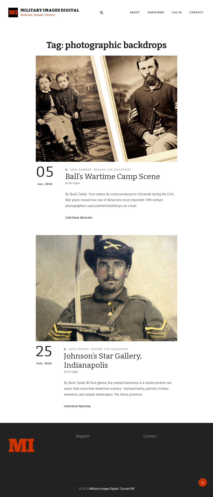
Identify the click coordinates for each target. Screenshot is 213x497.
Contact (196, 12)
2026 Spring (78, 349)
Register (83, 436)
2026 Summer (81, 169)
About (135, 12)
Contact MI (127, 488)
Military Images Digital (49, 10)
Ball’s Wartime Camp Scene (112, 176)
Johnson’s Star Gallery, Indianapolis (103, 360)
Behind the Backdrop (112, 169)
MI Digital (74, 183)
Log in (177, 12)
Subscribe (155, 12)
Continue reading (78, 217)
